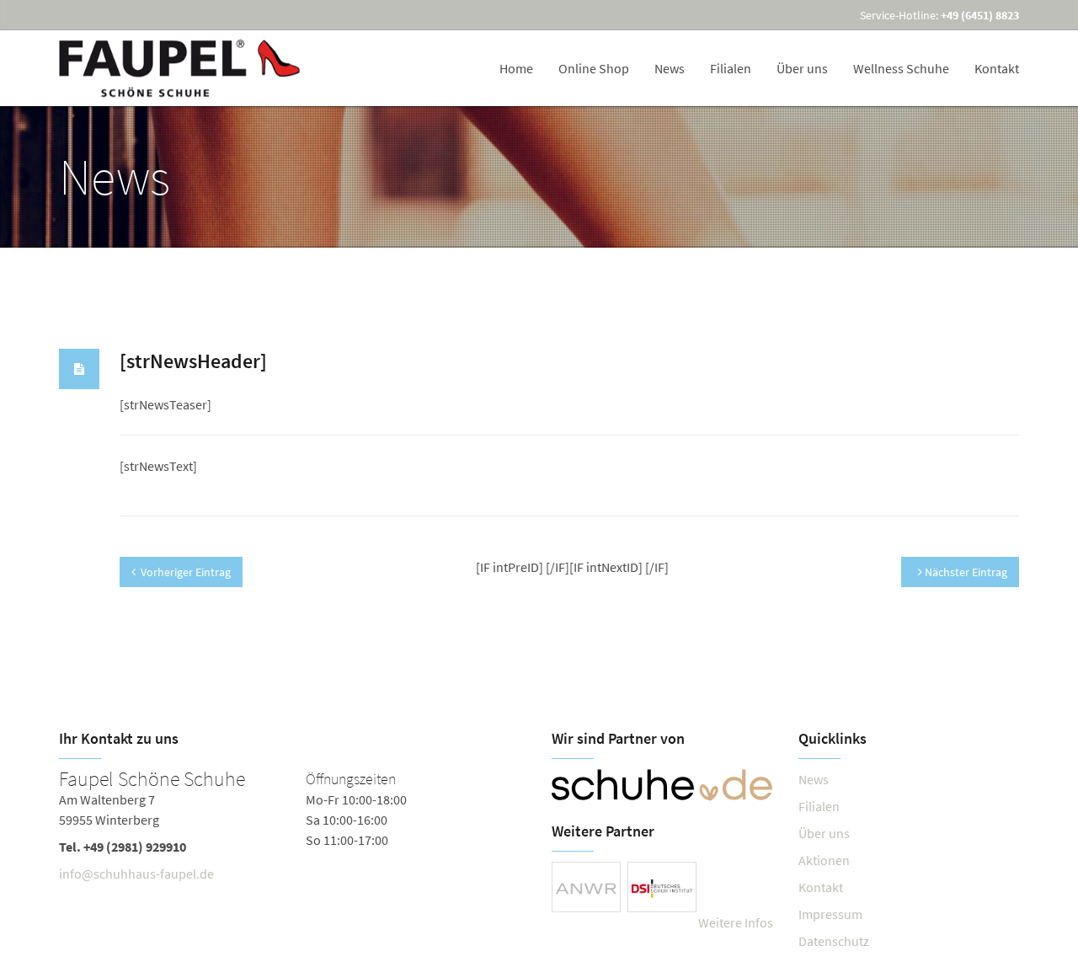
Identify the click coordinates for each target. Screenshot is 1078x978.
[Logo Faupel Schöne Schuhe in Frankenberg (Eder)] (181, 68)
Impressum (830, 914)
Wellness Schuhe (901, 68)
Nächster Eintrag (964, 572)
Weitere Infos (735, 922)
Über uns (802, 68)
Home (516, 68)
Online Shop (593, 68)
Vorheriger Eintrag (186, 572)
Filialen (730, 68)
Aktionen (824, 860)
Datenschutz (833, 941)
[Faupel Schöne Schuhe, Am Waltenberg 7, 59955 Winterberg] (292, 829)
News (669, 68)
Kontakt (996, 68)
